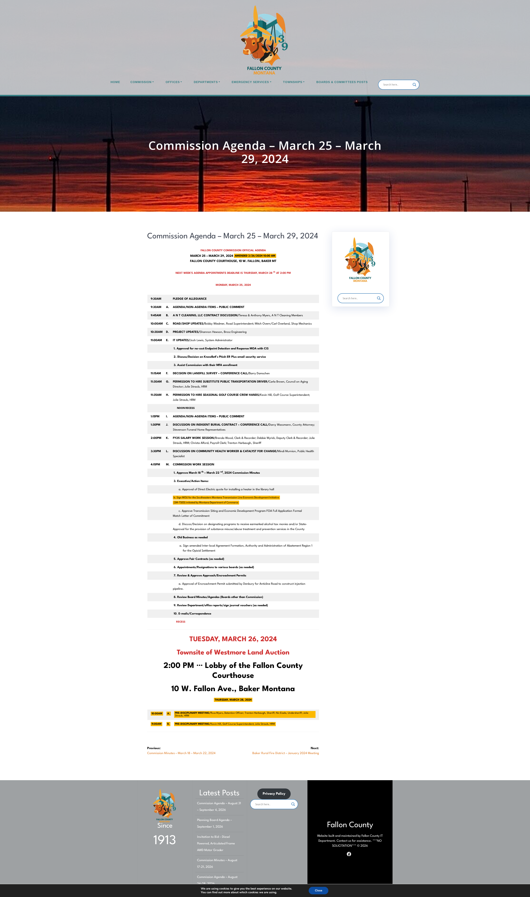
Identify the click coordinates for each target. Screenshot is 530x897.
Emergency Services (250, 82)
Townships (292, 82)
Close (318, 890)
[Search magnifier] (414, 85)
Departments (206, 82)
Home (115, 82)
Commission (141, 82)
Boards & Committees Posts (342, 82)
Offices (173, 82)
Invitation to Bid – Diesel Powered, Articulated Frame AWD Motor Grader (216, 843)
